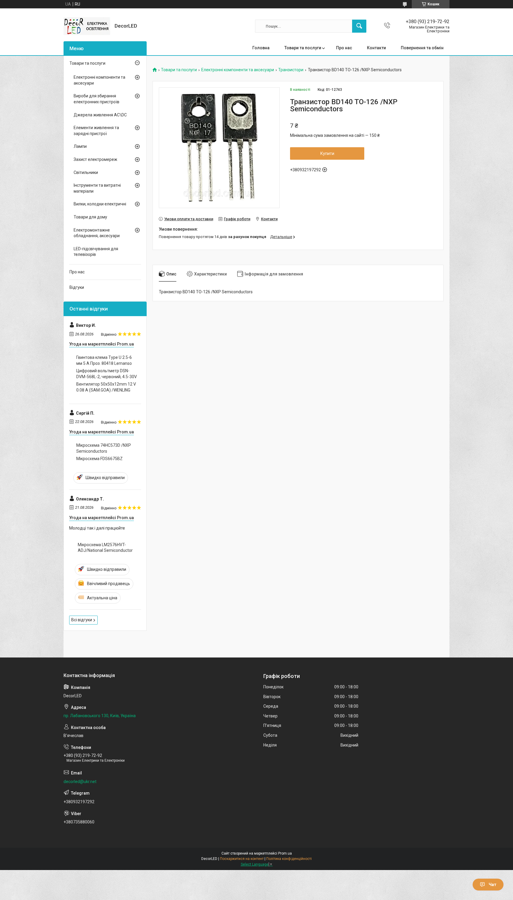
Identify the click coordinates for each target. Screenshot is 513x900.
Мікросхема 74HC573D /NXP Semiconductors (103, 448)
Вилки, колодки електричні (100, 204)
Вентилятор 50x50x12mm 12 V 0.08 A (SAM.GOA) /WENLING (106, 387)
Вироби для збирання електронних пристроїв (96, 99)
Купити (327, 153)
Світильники (86, 172)
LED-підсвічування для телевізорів (96, 251)
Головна (261, 47)
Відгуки (76, 287)
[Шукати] (359, 26)
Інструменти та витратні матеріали (97, 188)
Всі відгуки (81, 619)
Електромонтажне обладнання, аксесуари (97, 233)
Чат (492, 884)
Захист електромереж (95, 159)
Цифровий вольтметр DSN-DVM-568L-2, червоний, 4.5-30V (106, 373)
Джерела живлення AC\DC (100, 115)
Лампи (80, 146)
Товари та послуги (302, 47)
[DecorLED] (87, 26)
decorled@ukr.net (80, 781)
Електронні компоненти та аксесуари (237, 70)
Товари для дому (90, 217)
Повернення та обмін (422, 47)
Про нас (344, 47)
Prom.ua (285, 853)
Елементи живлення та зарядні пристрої (96, 130)
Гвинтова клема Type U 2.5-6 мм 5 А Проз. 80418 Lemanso (104, 360)
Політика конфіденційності (289, 859)
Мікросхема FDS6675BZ (99, 458)
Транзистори (290, 70)
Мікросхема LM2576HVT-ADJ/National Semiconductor (105, 547)
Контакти (376, 47)
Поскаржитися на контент (242, 859)
